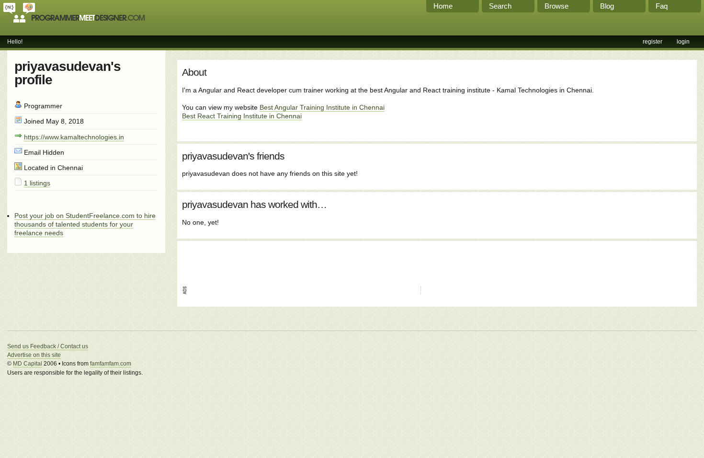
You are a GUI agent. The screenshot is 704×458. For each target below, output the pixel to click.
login (683, 41)
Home (443, 6)
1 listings (37, 183)
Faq (662, 6)
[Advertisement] (294, 260)
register (652, 41)
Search (500, 6)
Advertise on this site (34, 355)
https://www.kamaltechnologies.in (74, 137)
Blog (607, 6)
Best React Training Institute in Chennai (242, 116)
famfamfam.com (110, 363)
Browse (556, 6)
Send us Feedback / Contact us (47, 346)
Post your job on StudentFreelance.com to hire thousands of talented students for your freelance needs (85, 224)
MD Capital (27, 363)
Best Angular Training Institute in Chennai (322, 107)
